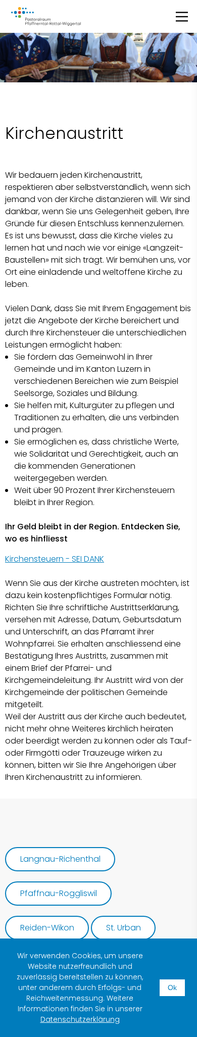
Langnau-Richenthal (60, 859)
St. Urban (123, 927)
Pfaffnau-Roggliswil (58, 893)
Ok (172, 987)
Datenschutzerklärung (80, 1019)
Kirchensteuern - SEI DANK (54, 559)
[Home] (46, 16)
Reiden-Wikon (47, 927)
